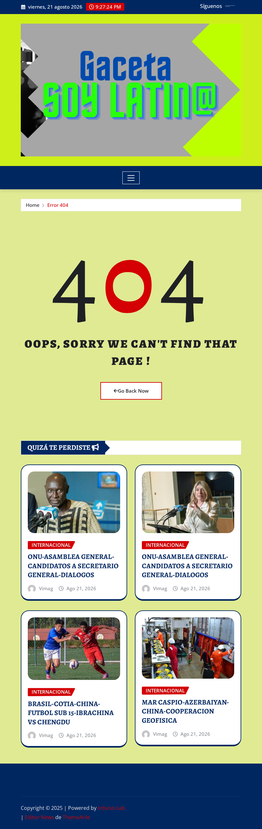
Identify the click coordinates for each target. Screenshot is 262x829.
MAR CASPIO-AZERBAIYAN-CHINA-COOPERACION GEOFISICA (185, 711)
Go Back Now (133, 391)
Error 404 (57, 205)
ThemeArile (76, 817)
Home (33, 205)
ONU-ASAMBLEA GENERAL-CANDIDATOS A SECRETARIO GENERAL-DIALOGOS (73, 566)
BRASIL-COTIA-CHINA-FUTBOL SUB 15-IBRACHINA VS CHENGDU (71, 713)
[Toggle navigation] (131, 177)
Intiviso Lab (111, 807)
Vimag (46, 588)
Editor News (39, 817)
